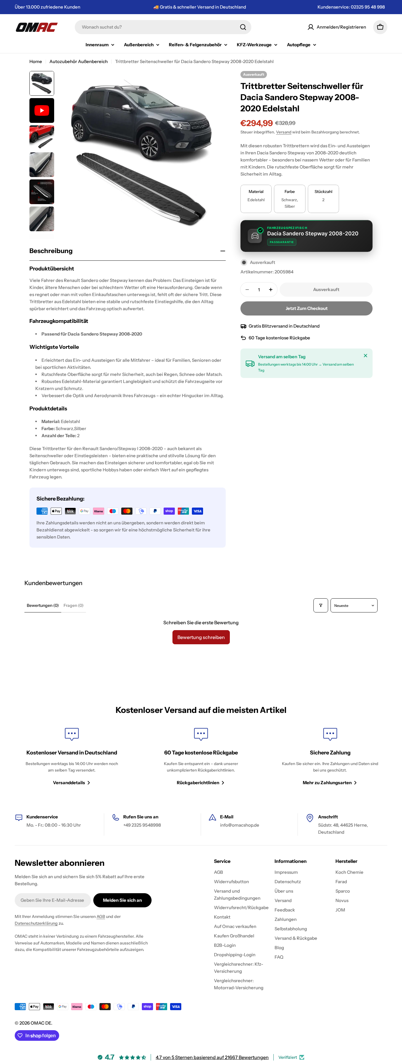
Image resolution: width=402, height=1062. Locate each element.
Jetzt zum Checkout (307, 308)
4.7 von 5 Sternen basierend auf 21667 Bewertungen (212, 1057)
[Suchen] (243, 27)
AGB (101, 916)
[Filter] (320, 605)
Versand (283, 132)
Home (35, 61)
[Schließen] (365, 355)
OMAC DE (41, 1023)
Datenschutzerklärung (36, 923)
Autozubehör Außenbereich (78, 61)
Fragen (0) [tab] (74, 605)
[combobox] (163, 27)
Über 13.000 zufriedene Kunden (47, 7)
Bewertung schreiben (201, 637)
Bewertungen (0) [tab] (43, 605)
